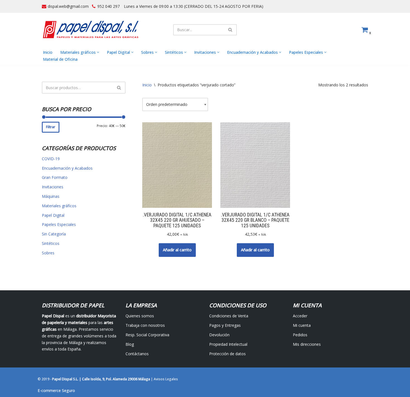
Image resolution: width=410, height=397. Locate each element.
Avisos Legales (166, 379)
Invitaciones (52, 186)
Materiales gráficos (59, 205)
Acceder (300, 315)
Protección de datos (227, 353)
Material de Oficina (60, 59)
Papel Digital (53, 215)
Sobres (48, 252)
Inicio (47, 52)
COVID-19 (51, 158)
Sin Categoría (54, 234)
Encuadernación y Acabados (67, 168)
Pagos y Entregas (225, 325)
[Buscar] (230, 29)
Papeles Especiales (59, 224)
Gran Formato (54, 177)
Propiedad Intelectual (228, 344)
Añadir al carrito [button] (177, 249)
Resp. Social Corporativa (147, 334)
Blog (130, 344)
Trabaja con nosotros (145, 325)
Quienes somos (140, 315)
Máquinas (50, 196)
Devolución (219, 334)
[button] (98, 52)
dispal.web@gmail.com (68, 6)
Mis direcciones (307, 344)
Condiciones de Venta (228, 315)
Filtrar (50, 127)
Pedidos (300, 334)
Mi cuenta (302, 325)
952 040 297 (108, 6)
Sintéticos (50, 243)
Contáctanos (137, 353)
